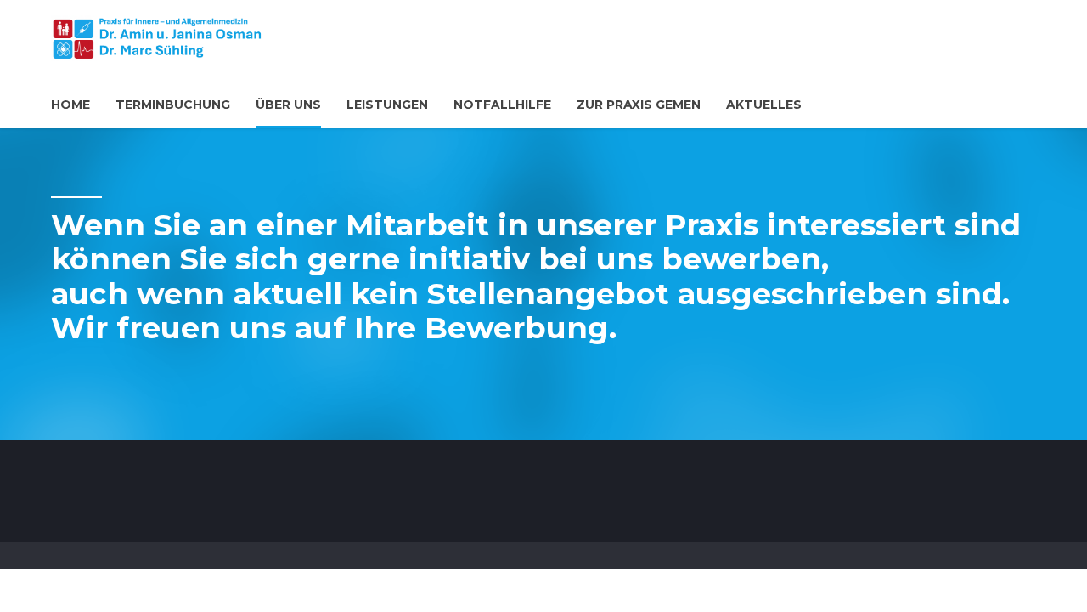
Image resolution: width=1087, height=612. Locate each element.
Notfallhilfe (502, 104)
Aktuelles (764, 104)
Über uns (288, 104)
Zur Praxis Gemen (639, 104)
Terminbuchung (172, 104)
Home (70, 104)
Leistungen (387, 104)
